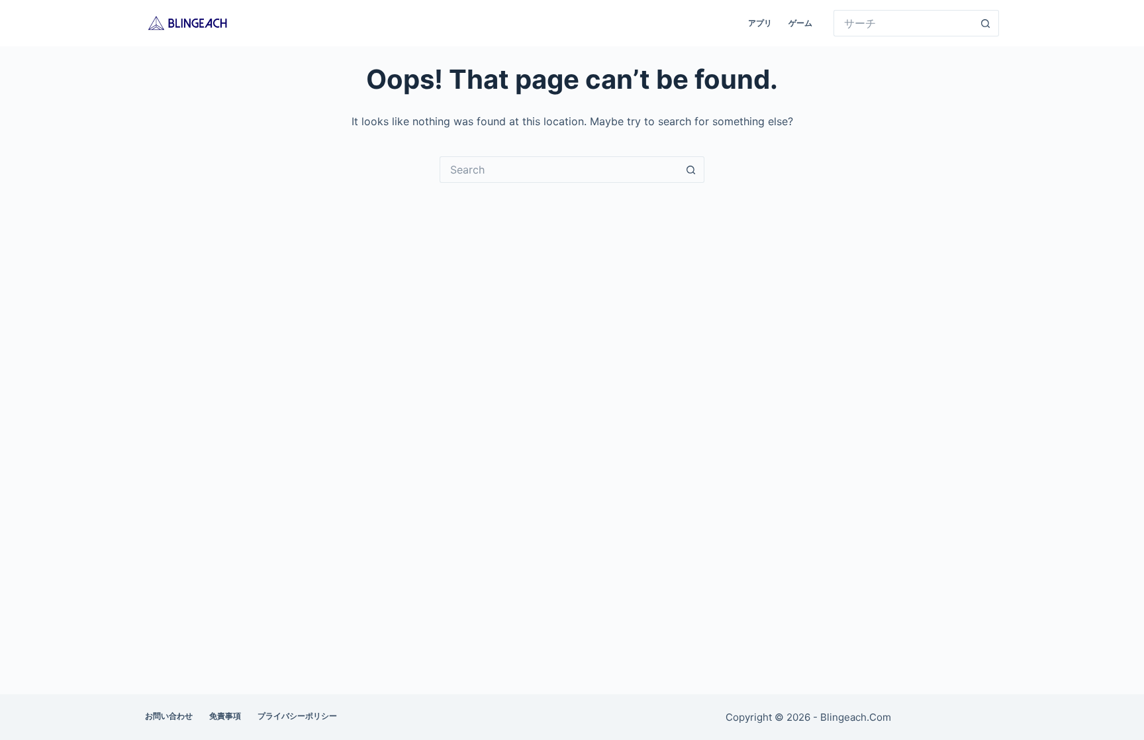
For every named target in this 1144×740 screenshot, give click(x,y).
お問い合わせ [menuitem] (169, 716)
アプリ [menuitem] (760, 23)
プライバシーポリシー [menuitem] (297, 716)
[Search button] (986, 23)
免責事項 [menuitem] (225, 716)
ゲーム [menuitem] (800, 23)
